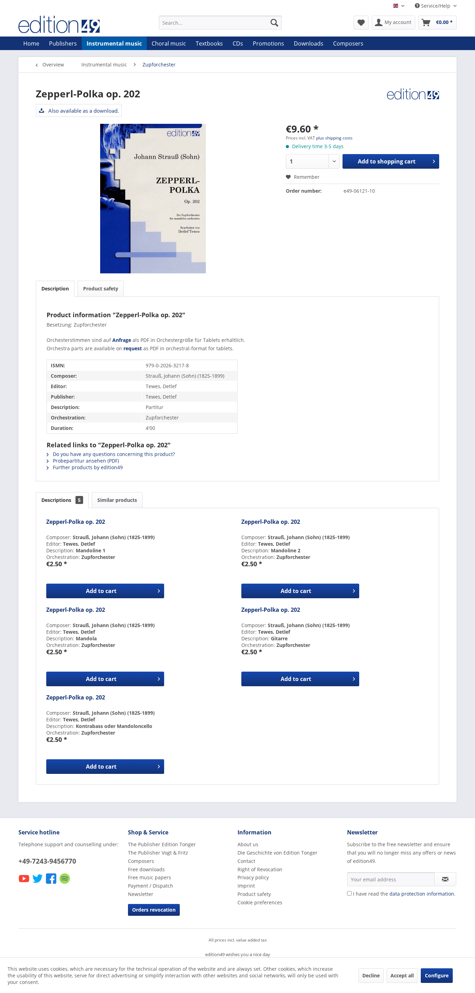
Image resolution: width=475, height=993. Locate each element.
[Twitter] (38, 883)
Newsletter (140, 894)
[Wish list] (361, 23)
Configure (437, 975)
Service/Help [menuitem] (436, 5)
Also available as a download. (83, 110)
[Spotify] (65, 883)
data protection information (421, 893)
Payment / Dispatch (150, 885)
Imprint (246, 885)
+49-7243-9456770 (47, 861)
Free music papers (149, 877)
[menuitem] (220, 23)
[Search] (274, 23)
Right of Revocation (260, 869)
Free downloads (146, 869)
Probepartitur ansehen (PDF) (85, 460)
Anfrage (121, 340)
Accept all (402, 975)
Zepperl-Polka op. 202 (75, 522)
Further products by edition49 (87, 467)
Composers (141, 861)
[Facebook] (52, 883)
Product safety (100, 288)
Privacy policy (253, 877)
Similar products (117, 500)
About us (248, 844)
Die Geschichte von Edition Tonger (277, 852)
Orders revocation (154, 909)
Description (55, 288)
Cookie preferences (260, 902)
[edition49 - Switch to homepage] (72, 24)
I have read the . (404, 893)
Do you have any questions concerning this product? (113, 454)
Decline (371, 975)
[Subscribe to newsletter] (445, 879)
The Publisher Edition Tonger (162, 844)
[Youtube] (24, 883)
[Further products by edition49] (413, 100)
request (132, 348)
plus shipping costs (334, 138)
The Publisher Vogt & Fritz (158, 852)
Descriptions (61, 500)
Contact (246, 861)
